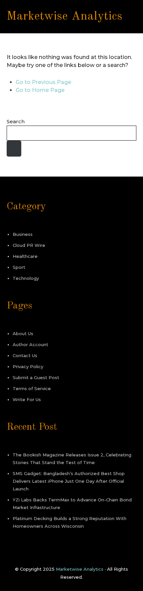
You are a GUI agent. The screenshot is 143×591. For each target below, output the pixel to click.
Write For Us (27, 399)
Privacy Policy (28, 366)
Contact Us (25, 355)
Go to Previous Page (43, 82)
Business (23, 234)
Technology (26, 278)
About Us (23, 333)
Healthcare (25, 256)
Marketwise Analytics (64, 17)
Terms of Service (32, 388)
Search (16, 121)
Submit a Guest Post (36, 377)
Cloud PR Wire (29, 245)
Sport (19, 267)
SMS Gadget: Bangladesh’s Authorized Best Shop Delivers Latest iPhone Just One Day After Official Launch (69, 481)
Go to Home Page (40, 90)
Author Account (30, 344)
